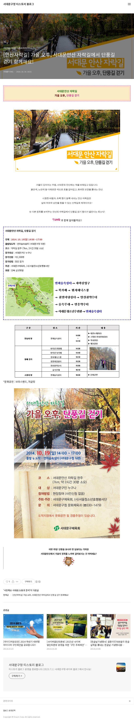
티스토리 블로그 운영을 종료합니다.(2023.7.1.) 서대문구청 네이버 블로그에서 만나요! (50, 669)
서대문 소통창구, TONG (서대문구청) (20, 706)
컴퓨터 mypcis (10, 717)
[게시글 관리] (17, 581)
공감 (5, 711)
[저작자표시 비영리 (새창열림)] (38, 581)
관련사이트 (8, 700)
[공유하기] (13, 581)
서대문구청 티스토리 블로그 (18, 4)
